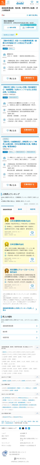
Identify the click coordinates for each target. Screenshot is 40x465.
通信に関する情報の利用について (29, 439)
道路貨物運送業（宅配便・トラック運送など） (19, 388)
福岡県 (4, 380)
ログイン (8, 3)
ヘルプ (4, 433)
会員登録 (3, 3)
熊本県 (5, 332)
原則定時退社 (22, 407)
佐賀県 (9, 380)
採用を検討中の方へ (26, 443)
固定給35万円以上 (18, 417)
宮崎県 (23, 380)
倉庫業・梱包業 (14, 390)
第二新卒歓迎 (6, 397)
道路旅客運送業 (8, 326)
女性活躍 (11, 402)
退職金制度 (15, 405)
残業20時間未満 (23, 405)
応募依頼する (29, 78)
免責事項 (4, 438)
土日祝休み (15, 407)
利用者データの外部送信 (27, 445)
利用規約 (22, 436)
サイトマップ (5, 443)
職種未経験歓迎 (7, 407)
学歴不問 (6, 337)
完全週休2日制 (32, 405)
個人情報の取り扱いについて (17, 452)
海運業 (35, 388)
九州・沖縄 (23, 421)
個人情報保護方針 (14, 454)
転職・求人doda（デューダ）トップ (10, 421)
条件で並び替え (33, 15)
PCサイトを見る (6, 445)
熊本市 (4, 352)
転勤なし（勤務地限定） (29, 400)
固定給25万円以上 (7, 417)
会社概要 (22, 433)
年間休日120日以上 (23, 397)
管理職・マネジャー (8, 400)
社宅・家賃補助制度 (20, 402)
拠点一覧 (4, 436)
